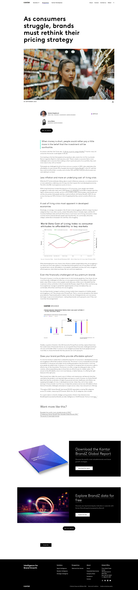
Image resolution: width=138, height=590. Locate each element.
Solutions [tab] (35, 2)
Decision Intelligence (62, 571)
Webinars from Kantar (77, 568)
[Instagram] (102, 581)
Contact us (103, 2)
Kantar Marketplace (57, 2)
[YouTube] (108, 581)
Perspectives (45, 2)
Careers (96, 2)
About (91, 2)
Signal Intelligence (62, 568)
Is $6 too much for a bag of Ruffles (73, 151)
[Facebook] (105, 581)
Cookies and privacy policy (106, 586)
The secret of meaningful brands (49, 416)
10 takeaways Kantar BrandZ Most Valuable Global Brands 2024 (59, 414)
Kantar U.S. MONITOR (72, 190)
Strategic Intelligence (62, 573)
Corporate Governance (93, 571)
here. (95, 397)
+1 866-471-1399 (106, 577)
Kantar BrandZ (79, 168)
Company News (91, 573)
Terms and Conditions (93, 586)
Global (109, 2)
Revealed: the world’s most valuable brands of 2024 (55, 412)
